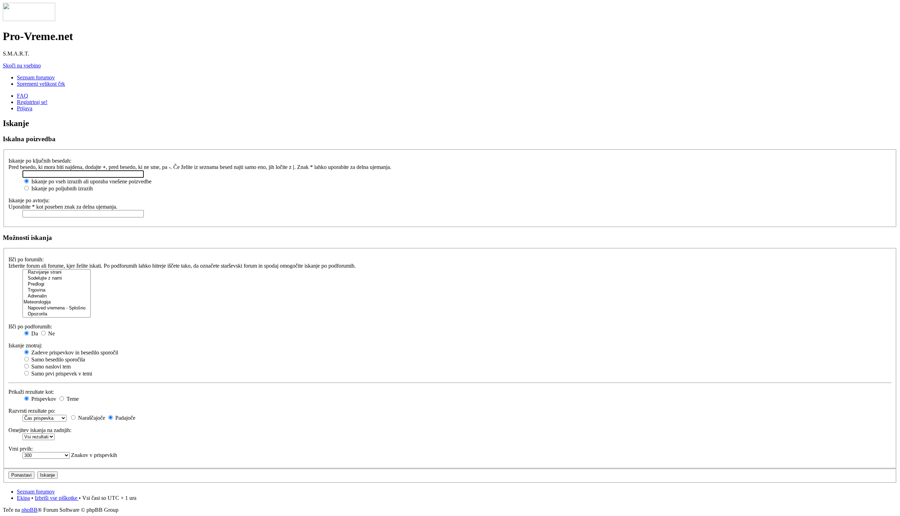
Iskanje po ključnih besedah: (39, 161)
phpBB (29, 510)
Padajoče (124, 418)
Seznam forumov (36, 77)
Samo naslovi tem (50, 367)
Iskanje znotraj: (25, 345)
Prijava (24, 108)
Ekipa (23, 498)
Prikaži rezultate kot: (31, 392)
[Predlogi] (56, 284)
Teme (72, 399)
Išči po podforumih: (30, 326)
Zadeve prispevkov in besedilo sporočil (74, 352)
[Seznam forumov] (29, 19)
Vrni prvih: (20, 449)
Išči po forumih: (26, 259)
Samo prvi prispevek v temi (61, 374)
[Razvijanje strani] (56, 272)
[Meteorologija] (56, 302)
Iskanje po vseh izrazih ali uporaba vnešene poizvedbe (91, 181)
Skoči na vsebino (22, 65)
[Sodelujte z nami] (56, 278)
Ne (51, 334)
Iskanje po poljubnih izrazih (61, 188)
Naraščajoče (91, 418)
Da (34, 334)
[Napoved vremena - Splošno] (56, 308)
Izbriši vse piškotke (57, 498)
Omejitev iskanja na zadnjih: (39, 430)
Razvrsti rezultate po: (31, 411)
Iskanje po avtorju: (29, 200)
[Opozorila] (56, 314)
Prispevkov (43, 399)
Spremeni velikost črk (41, 84)
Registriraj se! (32, 102)
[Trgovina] (56, 290)
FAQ (22, 96)
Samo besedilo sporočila (57, 359)
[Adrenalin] (56, 296)
